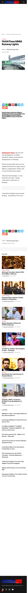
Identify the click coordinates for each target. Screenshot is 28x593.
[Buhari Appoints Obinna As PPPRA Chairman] (13, 313)
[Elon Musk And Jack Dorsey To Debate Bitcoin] (13, 364)
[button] (3, 2)
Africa (3, 270)
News (13, 153)
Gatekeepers (6, 153)
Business (4, 39)
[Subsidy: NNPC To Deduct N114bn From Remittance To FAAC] (13, 390)
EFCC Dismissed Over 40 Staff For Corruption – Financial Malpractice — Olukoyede (12, 455)
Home (3, 34)
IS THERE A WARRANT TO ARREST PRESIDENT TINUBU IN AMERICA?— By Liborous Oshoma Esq (13, 428)
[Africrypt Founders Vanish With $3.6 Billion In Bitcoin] (13, 262)
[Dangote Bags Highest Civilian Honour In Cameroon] (13, 287)
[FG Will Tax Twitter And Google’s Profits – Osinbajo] (13, 338)
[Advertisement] (14, 18)
